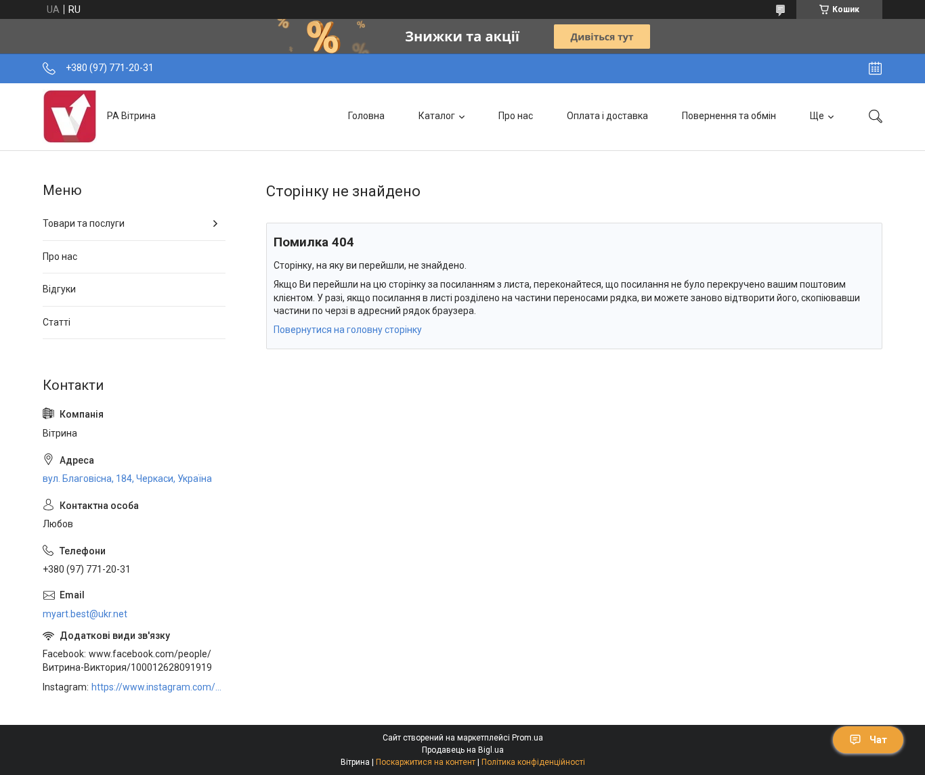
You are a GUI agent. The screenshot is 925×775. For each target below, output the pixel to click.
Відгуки (59, 289)
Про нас (515, 115)
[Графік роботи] (875, 68)
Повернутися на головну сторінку (348, 329)
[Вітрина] (70, 116)
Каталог (436, 115)
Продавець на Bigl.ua (463, 750)
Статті (56, 322)
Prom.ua (527, 738)
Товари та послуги (84, 223)
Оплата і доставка (607, 115)
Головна (366, 115)
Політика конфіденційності (533, 762)
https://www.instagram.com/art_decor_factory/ (158, 687)
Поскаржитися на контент (425, 762)
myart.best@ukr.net (85, 613)
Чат (878, 739)
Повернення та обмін (729, 115)
